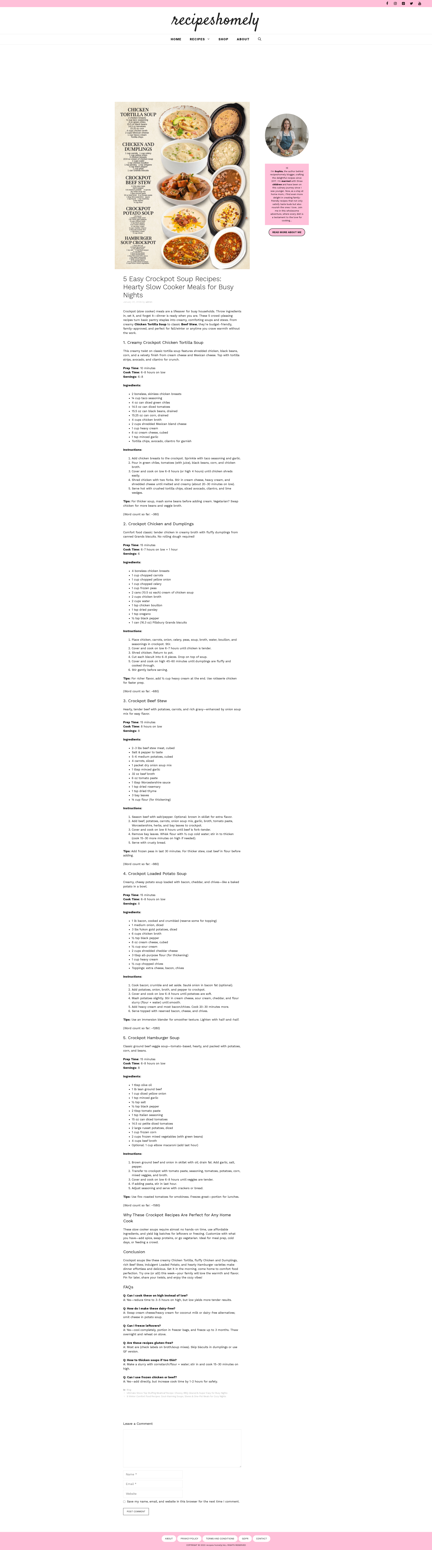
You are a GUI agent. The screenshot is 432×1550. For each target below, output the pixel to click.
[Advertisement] (216, 69)
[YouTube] (419, 3)
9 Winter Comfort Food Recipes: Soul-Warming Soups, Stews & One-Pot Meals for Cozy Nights (176, 1396)
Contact (261, 1538)
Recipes (197, 39)
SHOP (223, 39)
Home (176, 39)
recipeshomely (216, 21)
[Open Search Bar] (259, 39)
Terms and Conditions (220, 1538)
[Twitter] (411, 3)
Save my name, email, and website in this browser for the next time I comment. (183, 1501)
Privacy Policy (189, 1538)
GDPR (245, 1538)
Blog (129, 1390)
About (243, 39)
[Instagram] (395, 3)
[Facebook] (387, 3)
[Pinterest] (403, 3)
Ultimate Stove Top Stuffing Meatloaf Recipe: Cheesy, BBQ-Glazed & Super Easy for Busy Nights (177, 1393)
